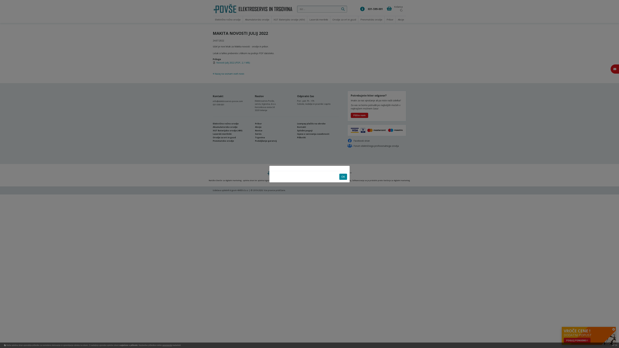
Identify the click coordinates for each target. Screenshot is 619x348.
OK (343, 177)
